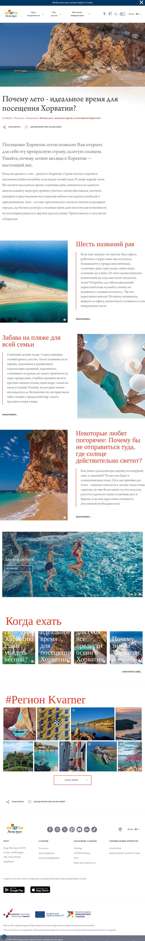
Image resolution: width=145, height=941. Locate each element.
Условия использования (94, 935)
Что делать (44, 842)
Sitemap (136, 935)
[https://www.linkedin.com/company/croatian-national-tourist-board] (87, 823)
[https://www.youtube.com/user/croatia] (79, 823)
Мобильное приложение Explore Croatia (72, 3)
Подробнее (83, 319)
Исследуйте (12, 562)
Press (76, 851)
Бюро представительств (84, 856)
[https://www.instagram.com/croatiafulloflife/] (57, 823)
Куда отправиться (47, 846)
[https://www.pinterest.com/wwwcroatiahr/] (72, 823)
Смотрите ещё (131, 665)
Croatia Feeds (115, 842)
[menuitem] (14, 883)
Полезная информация (49, 851)
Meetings (78, 842)
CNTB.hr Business (82, 846)
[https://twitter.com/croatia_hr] (65, 823)
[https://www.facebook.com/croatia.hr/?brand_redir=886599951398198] (50, 823)
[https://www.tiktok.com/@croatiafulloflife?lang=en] (94, 823)
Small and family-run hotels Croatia (124, 846)
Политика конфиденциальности (118, 935)
